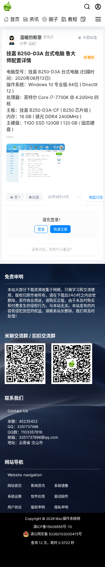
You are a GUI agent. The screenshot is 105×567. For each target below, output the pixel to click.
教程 (72, 19)
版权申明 (38, 507)
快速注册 (60, 229)
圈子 (53, 19)
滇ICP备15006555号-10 (52, 527)
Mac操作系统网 (67, 518)
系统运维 (15, 496)
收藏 (35, 197)
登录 (41, 229)
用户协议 (15, 507)
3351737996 (27, 426)
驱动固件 (61, 496)
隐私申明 (61, 507)
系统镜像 (61, 486)
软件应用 (38, 496)
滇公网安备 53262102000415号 (56, 534)
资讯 (34, 19)
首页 (15, 19)
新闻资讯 (38, 486)
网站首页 (15, 486)
